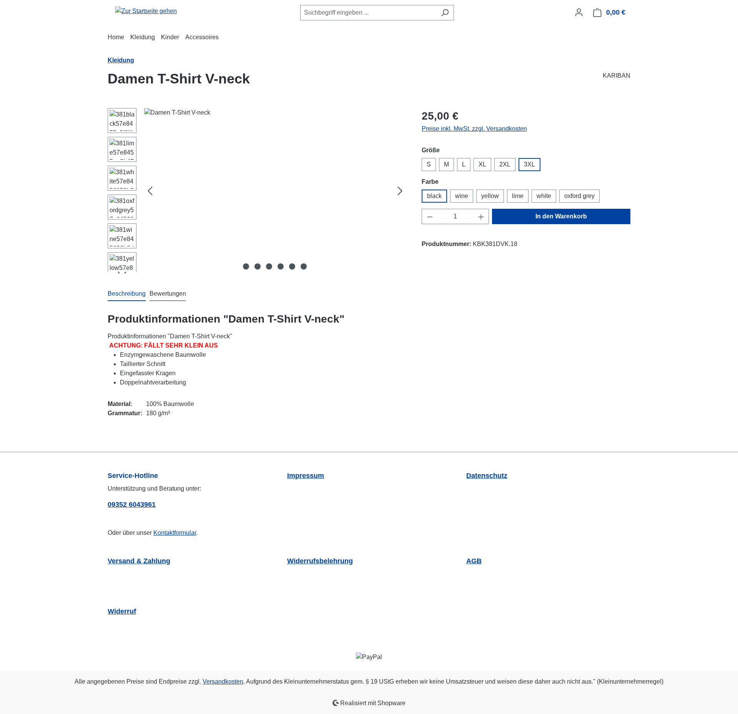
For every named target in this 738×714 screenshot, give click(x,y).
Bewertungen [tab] (168, 293)
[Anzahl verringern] (430, 216)
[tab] (127, 294)
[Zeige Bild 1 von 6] (246, 266)
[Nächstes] (400, 190)
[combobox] (368, 12)
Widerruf (122, 611)
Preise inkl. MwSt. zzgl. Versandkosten (474, 128)
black (434, 196)
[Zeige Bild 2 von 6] (257, 266)
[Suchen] (445, 12)
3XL (529, 164)
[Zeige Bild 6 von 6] (304, 266)
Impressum (305, 475)
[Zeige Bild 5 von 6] (292, 266)
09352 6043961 (132, 504)
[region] (257, 190)
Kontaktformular (174, 532)
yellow (490, 196)
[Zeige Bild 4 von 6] (281, 266)
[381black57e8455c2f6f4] (275, 190)
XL (482, 164)
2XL (504, 164)
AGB (474, 561)
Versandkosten (223, 681)
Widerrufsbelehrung (320, 561)
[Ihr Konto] (579, 12)
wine (461, 196)
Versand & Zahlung (139, 561)
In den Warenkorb (561, 216)
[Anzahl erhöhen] (481, 216)
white (544, 196)
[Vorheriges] (150, 190)
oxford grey (579, 196)
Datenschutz (486, 475)
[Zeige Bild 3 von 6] (269, 266)
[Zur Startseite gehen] (146, 11)
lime (518, 196)
